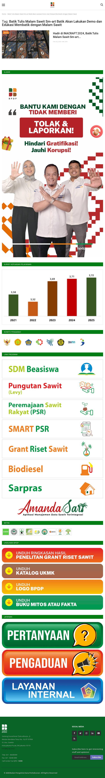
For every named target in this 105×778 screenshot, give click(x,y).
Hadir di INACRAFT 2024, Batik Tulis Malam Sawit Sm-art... (75, 35)
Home (4, 14)
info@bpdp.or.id (8, 748)
